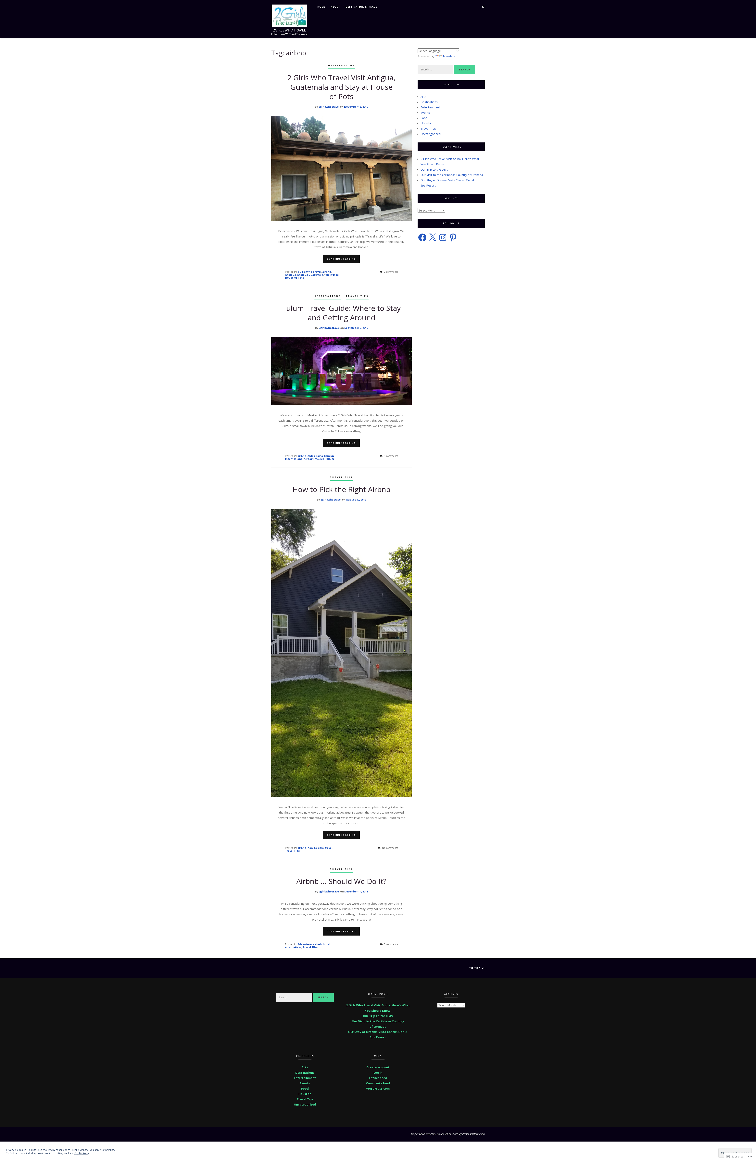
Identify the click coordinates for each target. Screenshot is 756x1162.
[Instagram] (442, 237)
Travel (307, 947)
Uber (315, 947)
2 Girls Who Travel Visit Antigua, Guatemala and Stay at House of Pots (341, 86)
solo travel (325, 848)
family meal (331, 274)
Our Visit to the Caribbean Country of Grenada (452, 175)
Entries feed (378, 1078)
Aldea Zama (315, 456)
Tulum (329, 459)
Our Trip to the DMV (434, 169)
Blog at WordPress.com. (423, 1134)
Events (425, 113)
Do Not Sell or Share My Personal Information (461, 1134)
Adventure (304, 944)
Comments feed (378, 1083)
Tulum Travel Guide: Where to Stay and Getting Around (341, 312)
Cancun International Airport (309, 457)
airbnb (326, 271)
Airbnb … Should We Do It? (341, 881)
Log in (377, 1072)
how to (312, 848)
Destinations (341, 65)
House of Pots (294, 277)
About (335, 6)
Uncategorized (431, 134)
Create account (377, 1067)
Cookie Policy (81, 1153)
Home (321, 6)
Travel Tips (357, 296)
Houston (426, 123)
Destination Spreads (361, 6)
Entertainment (430, 107)
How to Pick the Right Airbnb (341, 489)
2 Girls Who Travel (309, 271)
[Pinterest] (453, 237)
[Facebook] (422, 237)
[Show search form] (483, 6)
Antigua (290, 274)
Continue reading (341, 258)
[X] (432, 237)
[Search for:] (436, 69)
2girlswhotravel (289, 30)
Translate (448, 56)
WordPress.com (378, 1088)
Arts (423, 97)
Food (424, 118)
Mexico (319, 459)
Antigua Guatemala (310, 274)
